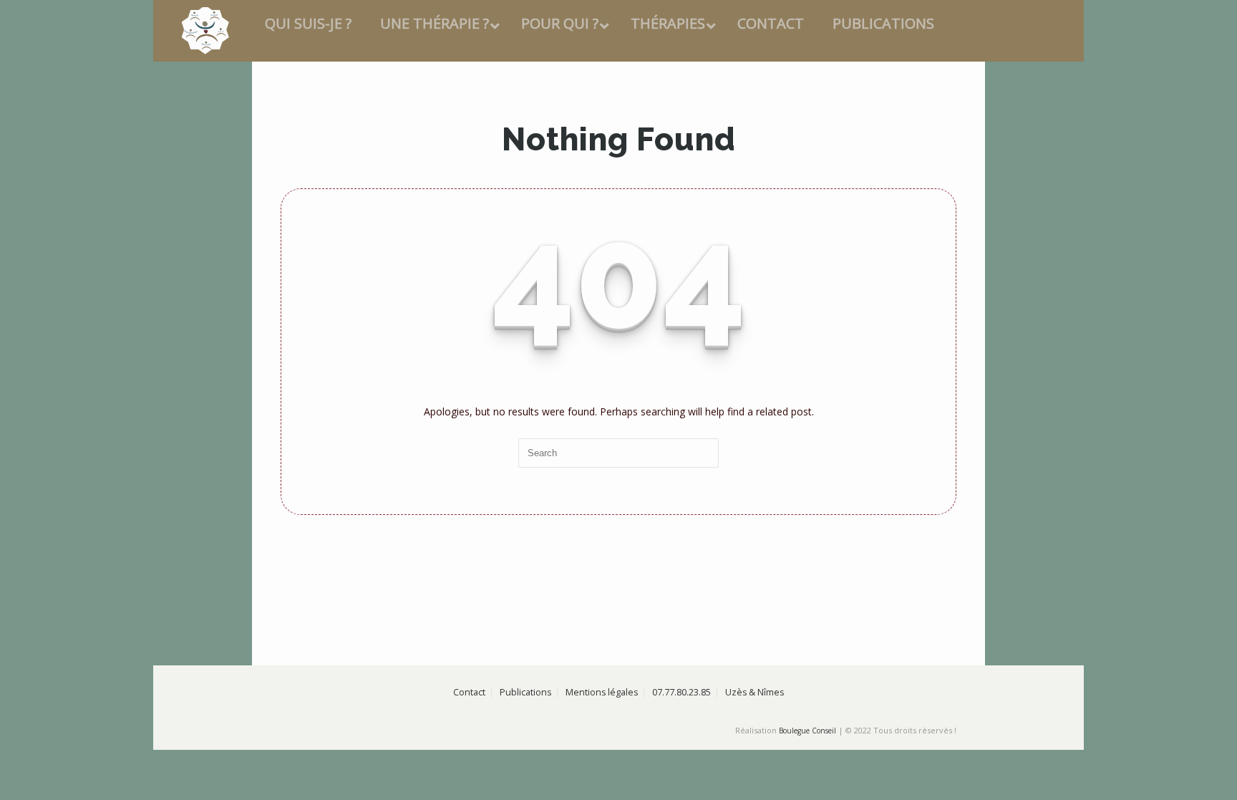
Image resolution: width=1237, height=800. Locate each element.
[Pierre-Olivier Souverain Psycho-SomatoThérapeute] (300, 30)
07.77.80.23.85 (681, 786)
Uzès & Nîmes (754, 786)
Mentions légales (602, 786)
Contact (469, 786)
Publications (525, 786)
